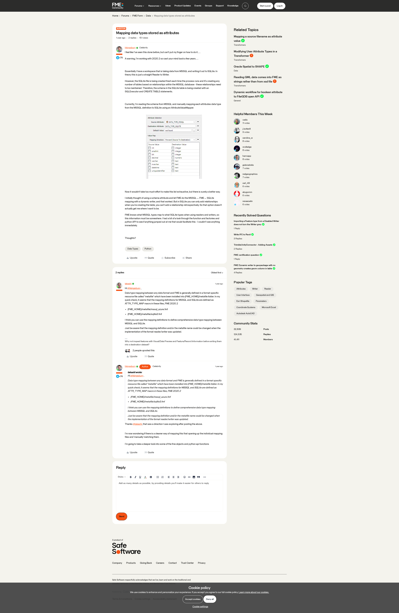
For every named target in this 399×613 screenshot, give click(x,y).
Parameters (261, 301)
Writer (255, 289)
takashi (128, 284)
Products (131, 563)
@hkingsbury (133, 288)
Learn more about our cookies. (254, 592)
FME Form (137, 16)
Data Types (132, 249)
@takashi (137, 424)
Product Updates (182, 6)
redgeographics (250, 174)
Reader (267, 289)
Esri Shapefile (242, 301)
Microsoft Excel (269, 307)
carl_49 (246, 183)
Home (115, 16)
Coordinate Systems (245, 307)
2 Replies (238, 249)
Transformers (240, 45)
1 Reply (237, 229)
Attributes (241, 289)
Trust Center (187, 563)
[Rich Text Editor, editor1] (169, 495)
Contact (172, 563)
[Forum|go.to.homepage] (117, 6)
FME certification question (246, 255)
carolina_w (248, 138)
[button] (265, 6)
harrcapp (247, 156)
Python (148, 249)
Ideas (168, 6)
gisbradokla (248, 165)
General (237, 101)
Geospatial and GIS (265, 295)
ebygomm (247, 192)
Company (117, 563)
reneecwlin (248, 201)
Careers (160, 563)
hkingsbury (130, 48)
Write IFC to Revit (242, 235)
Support (220, 6)
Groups (208, 6)
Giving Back (146, 563)
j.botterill (247, 129)
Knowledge (232, 6)
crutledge (247, 147)
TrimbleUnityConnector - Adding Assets (253, 245)
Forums (125, 16)
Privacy (201, 563)
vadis (245, 120)
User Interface (243, 295)
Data (148, 16)
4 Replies (238, 273)
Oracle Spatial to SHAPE (249, 66)
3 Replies (238, 239)
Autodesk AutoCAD (245, 313)
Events (198, 6)
